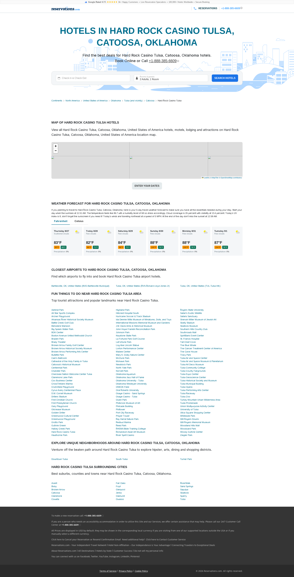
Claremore (56, 496)
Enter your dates (147, 186)
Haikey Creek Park (60, 428)
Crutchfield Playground (62, 387)
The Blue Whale (188, 345)
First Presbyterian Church (64, 403)
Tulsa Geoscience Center (193, 377)
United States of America (95, 100)
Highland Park (123, 310)
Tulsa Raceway (187, 393)
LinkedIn (125, 556)
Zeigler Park (186, 435)
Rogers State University (192, 310)
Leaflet (206, 177)
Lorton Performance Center (130, 348)
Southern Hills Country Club (193, 329)
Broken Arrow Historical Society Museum (71, 348)
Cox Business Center (61, 380)
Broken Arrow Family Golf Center (67, 345)
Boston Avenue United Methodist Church (71, 335)
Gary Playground (59, 406)
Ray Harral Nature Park (127, 419)
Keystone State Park (126, 335)
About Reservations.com (63, 550)
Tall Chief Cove (188, 342)
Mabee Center (123, 351)
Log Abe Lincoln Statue (127, 345)
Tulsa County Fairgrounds (193, 371)
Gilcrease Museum (60, 409)
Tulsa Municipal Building (192, 384)
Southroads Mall (188, 332)
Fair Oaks (120, 483)
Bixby (54, 486)
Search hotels (225, 78)
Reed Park (121, 425)
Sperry (183, 496)
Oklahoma (116, 100)
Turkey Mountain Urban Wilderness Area (200, 400)
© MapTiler (214, 177)
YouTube (103, 556)
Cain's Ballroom (59, 358)
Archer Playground (60, 316)
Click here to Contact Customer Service (166, 539)
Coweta (55, 499)
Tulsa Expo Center (189, 374)
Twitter (94, 556)
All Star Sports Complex (63, 313)
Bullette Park (57, 355)
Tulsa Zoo (185, 396)
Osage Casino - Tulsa (126, 396)
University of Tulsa (189, 409)
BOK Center (57, 332)
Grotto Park (57, 422)
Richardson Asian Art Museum (130, 432)
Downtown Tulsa (59, 459)
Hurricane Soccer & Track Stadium (133, 316)
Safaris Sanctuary (189, 316)
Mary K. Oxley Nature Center (130, 355)
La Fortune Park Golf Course (130, 339)
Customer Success (123, 550)
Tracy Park (185, 355)
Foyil (118, 486)
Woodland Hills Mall (190, 425)
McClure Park (122, 358)
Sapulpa (184, 489)
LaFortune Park (123, 342)
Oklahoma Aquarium (126, 374)
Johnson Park (123, 332)
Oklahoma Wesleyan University (131, 384)
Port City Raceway (125, 412)
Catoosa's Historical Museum (65, 364)
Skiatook (184, 493)
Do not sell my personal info (148, 550)
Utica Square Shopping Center (195, 412)
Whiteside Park (187, 416)
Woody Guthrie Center (191, 432)
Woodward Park (188, 428)
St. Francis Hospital (189, 339)
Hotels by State (104, 550)
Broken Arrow (58, 489)
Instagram (114, 556)
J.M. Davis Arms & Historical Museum (134, 326)
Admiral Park (57, 310)
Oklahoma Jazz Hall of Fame (130, 377)
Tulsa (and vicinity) (133, 100)
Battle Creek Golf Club (62, 323)
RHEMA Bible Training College (131, 428)
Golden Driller (58, 412)
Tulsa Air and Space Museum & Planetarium (201, 361)
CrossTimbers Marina (62, 384)
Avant (54, 483)
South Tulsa (122, 459)
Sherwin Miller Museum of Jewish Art (198, 319)
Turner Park (186, 459)
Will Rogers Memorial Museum (195, 422)
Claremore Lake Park (62, 377)
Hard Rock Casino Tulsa (63, 432)
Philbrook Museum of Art (128, 403)
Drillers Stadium (59, 396)
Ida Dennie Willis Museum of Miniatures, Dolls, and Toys (143, 319)
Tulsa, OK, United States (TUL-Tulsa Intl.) (200, 286)
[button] (55, 146)
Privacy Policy (125, 571)
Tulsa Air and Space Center (193, 358)
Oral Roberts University (127, 390)
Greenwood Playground (63, 419)
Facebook (85, 556)
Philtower (120, 409)
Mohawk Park (122, 361)
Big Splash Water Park (62, 329)
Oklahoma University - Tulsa (129, 380)
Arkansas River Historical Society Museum (72, 319)
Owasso (120, 499)
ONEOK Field (122, 387)
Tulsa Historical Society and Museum (198, 380)
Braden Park (57, 339)
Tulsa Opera (186, 387)
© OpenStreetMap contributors (230, 177)
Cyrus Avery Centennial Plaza (66, 390)
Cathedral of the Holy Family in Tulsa (69, 361)
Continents (56, 100)
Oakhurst (120, 496)
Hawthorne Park (59, 435)
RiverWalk (185, 483)
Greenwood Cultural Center (65, 416)
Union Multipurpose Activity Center (197, 406)
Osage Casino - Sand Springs (130, 393)
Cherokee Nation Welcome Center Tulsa (71, 374)
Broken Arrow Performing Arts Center (69, 351)
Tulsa (182, 499)
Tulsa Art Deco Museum (192, 364)
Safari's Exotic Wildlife (191, 313)
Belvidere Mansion (60, 326)
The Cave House (188, 351)
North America (73, 100)
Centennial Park (59, 367)
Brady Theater (58, 342)
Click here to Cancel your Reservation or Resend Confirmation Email (86, 539)
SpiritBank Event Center (192, 335)
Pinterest (135, 556)
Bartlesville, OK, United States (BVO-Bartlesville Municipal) (80, 286)
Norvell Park (122, 371)
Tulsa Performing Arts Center (194, 390)
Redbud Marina (123, 422)
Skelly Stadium (187, 323)
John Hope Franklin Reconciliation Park (135, 329)
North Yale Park (124, 367)
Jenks (119, 493)
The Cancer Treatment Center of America (201, 348)
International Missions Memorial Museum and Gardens (143, 323)
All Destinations (86, 550)
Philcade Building (124, 406)
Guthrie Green (58, 425)
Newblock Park (123, 364)
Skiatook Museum (189, 326)
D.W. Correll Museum (61, 393)
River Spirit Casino (125, 435)
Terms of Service (108, 571)
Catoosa (150, 100)
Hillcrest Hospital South (127, 313)
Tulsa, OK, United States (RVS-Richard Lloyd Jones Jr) (143, 286)
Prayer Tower (123, 416)
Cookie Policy (141, 571)
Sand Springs (186, 486)
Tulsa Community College (192, 367)
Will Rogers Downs (189, 419)
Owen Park (121, 400)
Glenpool (120, 489)
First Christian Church (62, 400)
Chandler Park (58, 371)
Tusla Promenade (189, 403)
